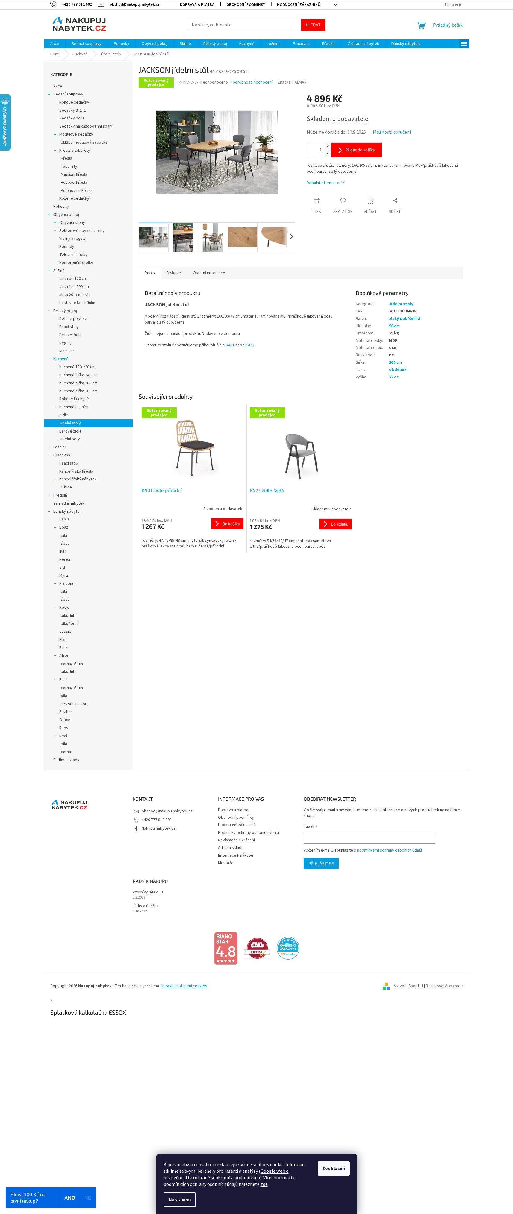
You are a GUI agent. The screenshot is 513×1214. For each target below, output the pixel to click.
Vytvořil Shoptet (408, 986)
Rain (63, 680)
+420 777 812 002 (157, 820)
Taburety (69, 166)
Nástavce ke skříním (77, 303)
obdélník (398, 370)
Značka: (292, 82)
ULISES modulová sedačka (84, 142)
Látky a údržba (146, 906)
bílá (64, 535)
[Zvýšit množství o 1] (328, 146)
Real (63, 736)
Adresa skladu (230, 848)
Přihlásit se (321, 863)
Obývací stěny (72, 223)
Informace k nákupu (235, 855)
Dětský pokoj (65, 311)
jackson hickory (75, 704)
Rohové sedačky (74, 102)
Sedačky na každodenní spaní (85, 126)
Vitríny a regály (72, 239)
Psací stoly (69, 327)
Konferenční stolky (76, 263)
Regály (65, 343)
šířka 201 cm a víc (74, 295)
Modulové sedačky (76, 134)
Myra (63, 576)
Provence (68, 584)
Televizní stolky (73, 255)
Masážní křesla (74, 174)
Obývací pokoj (66, 215)
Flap (63, 640)
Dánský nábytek (67, 512)
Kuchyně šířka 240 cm (78, 375)
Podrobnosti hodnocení (251, 82)
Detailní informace (323, 183)
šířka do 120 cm (73, 279)
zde (264, 1184)
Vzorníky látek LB (148, 892)
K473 (250, 345)
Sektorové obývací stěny (82, 231)
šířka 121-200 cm (74, 287)
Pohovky (61, 207)
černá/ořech (72, 664)
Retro (64, 608)
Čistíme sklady (66, 760)
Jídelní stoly (70, 423)
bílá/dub (68, 616)
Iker (62, 551)
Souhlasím (333, 1168)
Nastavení (180, 1199)
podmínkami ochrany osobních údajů (389, 850)
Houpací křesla (74, 183)
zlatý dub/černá (404, 319)
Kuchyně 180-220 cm (77, 367)
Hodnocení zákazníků (298, 4)
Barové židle (70, 431)
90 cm (394, 326)
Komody (66, 247)
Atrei (63, 656)
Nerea (64, 559)
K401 (230, 345)
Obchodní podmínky (245, 4)
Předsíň (60, 495)
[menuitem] (54, 43)
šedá (65, 544)
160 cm (395, 362)
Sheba (65, 712)
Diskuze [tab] (174, 273)
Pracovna (61, 455)
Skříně (59, 271)
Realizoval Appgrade (444, 986)
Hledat (313, 24)
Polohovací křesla (77, 191)
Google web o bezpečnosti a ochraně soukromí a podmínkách (226, 1174)
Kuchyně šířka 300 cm (78, 391)
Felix (63, 648)
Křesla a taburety (74, 151)
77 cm (394, 377)
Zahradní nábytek (68, 503)
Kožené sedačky (74, 198)
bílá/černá (70, 624)
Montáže (226, 863)
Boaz (63, 527)
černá (66, 752)
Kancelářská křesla (76, 471)
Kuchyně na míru (73, 407)
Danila (64, 519)
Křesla (66, 158)
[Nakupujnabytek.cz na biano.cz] (226, 948)
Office (66, 487)
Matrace (66, 351)
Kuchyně (61, 359)
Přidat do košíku (360, 149)
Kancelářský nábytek (78, 479)
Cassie (65, 632)
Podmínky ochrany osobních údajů (248, 833)
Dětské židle (70, 335)
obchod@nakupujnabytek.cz (167, 811)
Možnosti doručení (392, 132)
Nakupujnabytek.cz (158, 828)
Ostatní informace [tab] (209, 273)
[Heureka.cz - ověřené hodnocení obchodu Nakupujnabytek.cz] (288, 948)
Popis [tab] (150, 273)
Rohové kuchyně (74, 399)
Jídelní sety (69, 439)
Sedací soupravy (68, 94)
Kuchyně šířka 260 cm (78, 383)
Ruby (63, 728)
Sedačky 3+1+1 (72, 110)
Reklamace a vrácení (236, 840)
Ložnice (60, 447)
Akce (57, 86)
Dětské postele (73, 319)
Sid (62, 567)
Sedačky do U (71, 118)
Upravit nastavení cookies (184, 986)
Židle (63, 415)
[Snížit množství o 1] (328, 153)
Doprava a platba (197, 4)
